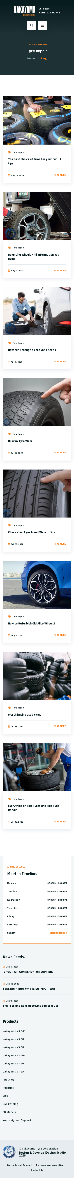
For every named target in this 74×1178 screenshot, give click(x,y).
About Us (8, 1079)
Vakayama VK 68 (13, 1047)
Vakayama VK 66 (13, 1063)
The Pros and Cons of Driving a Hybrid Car (30, 1006)
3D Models (9, 1112)
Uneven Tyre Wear (20, 441)
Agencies (8, 1087)
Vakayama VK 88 (13, 1039)
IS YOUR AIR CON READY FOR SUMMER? (28, 972)
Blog (5, 1095)
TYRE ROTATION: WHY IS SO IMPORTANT (29, 989)
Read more (60, 175)
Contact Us (37, 1170)
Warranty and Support (17, 1120)
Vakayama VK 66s (14, 1055)
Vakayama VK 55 (13, 1071)
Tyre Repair (18, 152)
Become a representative (49, 1165)
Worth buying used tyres (24, 715)
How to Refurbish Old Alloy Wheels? (32, 623)
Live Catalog (10, 1104)
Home (31, 58)
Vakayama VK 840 (14, 1031)
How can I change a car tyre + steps (32, 350)
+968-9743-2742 (49, 13)
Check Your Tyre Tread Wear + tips (31, 532)
